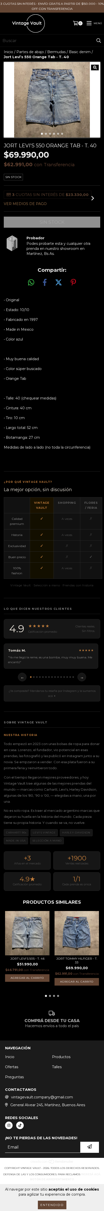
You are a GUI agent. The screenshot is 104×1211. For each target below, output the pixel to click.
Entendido (52, 1205)
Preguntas (14, 1077)
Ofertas (11, 1067)
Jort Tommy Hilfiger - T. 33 (76, 960)
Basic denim (80, 52)
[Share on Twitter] (58, 283)
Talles (57, 1067)
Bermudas (56, 52)
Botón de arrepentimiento (52, 1179)
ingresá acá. (91, 1174)
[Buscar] (99, 40)
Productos (61, 1057)
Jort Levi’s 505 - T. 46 (27, 958)
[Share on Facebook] (45, 283)
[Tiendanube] (52, 1163)
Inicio (8, 52)
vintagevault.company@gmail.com (42, 1097)
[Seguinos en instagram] (9, 1125)
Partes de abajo (30, 52)
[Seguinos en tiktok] (20, 1125)
